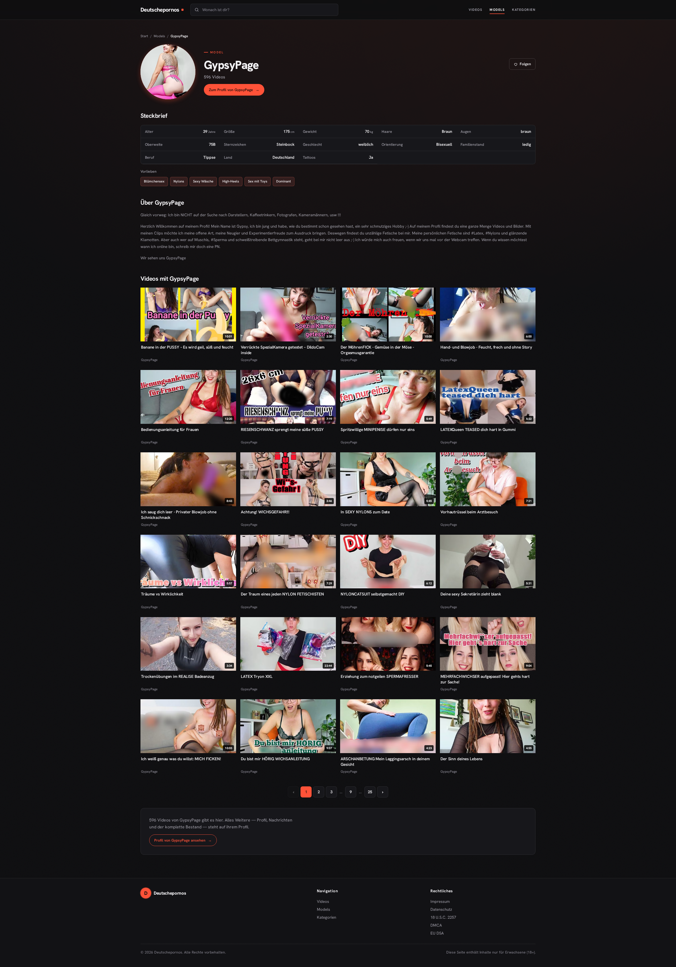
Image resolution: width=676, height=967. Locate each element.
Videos (475, 9)
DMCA (436, 925)
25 (370, 792)
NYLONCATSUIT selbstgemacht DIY (373, 594)
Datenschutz (441, 909)
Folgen (524, 65)
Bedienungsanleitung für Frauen (170, 429)
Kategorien (524, 9)
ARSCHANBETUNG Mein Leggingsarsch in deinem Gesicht (385, 761)
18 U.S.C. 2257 (443, 917)
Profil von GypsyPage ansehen (185, 842)
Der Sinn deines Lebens (461, 759)
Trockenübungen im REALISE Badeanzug (177, 676)
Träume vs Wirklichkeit (162, 594)
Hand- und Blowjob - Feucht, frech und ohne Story (486, 347)
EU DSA (437, 933)
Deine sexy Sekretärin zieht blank (470, 594)
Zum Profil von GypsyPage (236, 91)
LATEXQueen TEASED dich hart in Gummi (478, 429)
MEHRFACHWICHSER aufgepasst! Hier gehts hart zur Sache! (485, 679)
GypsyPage (149, 360)
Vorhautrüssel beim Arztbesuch (469, 512)
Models (497, 9)
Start (144, 36)
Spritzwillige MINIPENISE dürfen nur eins (378, 429)
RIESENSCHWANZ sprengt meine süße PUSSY (282, 429)
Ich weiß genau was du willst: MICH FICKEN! (181, 759)
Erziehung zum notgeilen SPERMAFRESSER (379, 676)
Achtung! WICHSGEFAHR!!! (265, 512)
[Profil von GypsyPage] (167, 71)
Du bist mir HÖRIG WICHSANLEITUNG (275, 759)
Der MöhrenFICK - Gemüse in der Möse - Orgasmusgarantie (377, 349)
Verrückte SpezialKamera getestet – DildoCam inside (283, 349)
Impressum (440, 901)
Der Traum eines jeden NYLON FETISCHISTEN (282, 594)
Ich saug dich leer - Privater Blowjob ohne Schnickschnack (179, 514)
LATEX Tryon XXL (257, 676)
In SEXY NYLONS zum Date (365, 512)
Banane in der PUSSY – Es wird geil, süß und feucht (187, 347)
